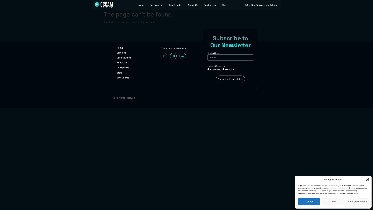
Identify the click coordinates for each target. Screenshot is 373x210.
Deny (333, 201)
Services (154, 5)
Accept (309, 201)
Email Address (213, 53)
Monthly (229, 69)
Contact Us (210, 5)
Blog (223, 5)
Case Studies (175, 5)
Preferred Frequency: (216, 66)
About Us (193, 5)
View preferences (357, 201)
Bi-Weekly (215, 69)
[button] (367, 179)
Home (141, 5)
